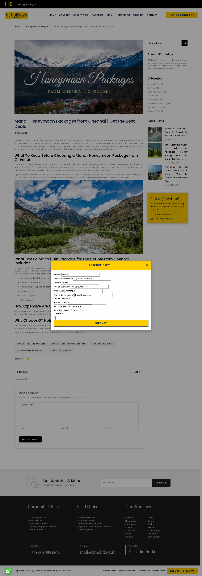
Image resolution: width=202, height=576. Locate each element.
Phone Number (62, 286)
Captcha (59, 313)
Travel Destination (64, 295)
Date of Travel (62, 298)
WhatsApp (59, 290)
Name (57, 274)
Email (57, 282)
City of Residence (63, 278)
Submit (101, 323)
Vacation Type (62, 310)
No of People (61, 306)
